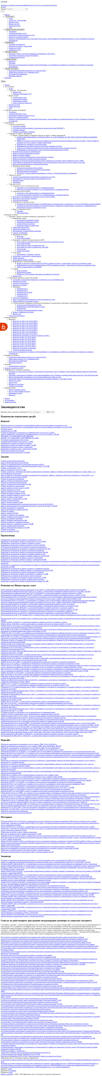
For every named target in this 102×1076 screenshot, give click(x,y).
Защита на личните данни (17, 1065)
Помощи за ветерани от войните (24, 132)
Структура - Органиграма (17, 20)
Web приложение (22, 213)
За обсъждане (21, 308)
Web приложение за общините (27, 171)
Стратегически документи (26, 224)
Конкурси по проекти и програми (24, 348)
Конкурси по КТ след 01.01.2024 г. (24, 341)
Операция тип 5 (22, 296)
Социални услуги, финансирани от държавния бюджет (35, 188)
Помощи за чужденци (16, 384)
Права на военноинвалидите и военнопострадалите (30, 164)
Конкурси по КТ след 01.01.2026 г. (24, 337)
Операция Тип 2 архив (24, 292)
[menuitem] (55, 19)
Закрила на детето (15, 48)
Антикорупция (20, 1067)
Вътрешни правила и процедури (28, 225)
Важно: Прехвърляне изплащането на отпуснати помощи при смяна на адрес (35, 377)
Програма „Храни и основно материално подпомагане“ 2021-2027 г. (32, 54)
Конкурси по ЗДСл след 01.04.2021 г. (25, 332)
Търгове (62, 1067)
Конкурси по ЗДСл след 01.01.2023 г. (25, 326)
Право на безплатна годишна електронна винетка (30, 159)
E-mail (10, 1072)
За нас (11, 18)
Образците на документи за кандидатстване (32, 144)
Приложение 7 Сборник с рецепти (28, 254)
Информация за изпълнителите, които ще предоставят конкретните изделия (42, 150)
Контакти (8, 78)
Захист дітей (13, 382)
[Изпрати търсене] (27, 9)
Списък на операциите (20, 298)
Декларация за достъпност (81, 1063)
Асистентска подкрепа (20, 200)
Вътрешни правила (15, 76)
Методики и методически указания (25, 198)
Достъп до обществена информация (72, 1065)
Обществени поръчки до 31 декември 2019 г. (24, 72)
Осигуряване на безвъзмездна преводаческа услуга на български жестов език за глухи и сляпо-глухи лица (49, 162)
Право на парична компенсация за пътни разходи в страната (33, 157)
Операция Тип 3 (22, 294)
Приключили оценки (24, 272)
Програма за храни (11, 52)
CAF (10, 27)
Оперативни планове (20, 99)
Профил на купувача (12, 68)
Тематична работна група (21, 229)
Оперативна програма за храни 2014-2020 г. (24, 55)
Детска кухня (21, 249)
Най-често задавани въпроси (18, 37)
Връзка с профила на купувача (23, 312)
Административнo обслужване (15, 29)
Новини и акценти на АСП (14, 368)
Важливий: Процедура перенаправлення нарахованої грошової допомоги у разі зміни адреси (40, 379)
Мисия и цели (13, 22)
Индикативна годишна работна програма (27, 231)
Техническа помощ (23, 251)
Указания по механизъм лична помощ (29, 168)
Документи (12, 31)
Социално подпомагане (17, 44)
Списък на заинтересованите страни (29, 305)
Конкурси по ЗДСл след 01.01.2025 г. (25, 323)
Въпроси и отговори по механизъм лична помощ (33, 170)
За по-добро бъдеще (23, 238)
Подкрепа (20, 236)
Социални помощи (19, 126)
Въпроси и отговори (20, 285)
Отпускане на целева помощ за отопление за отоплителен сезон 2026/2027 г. (39, 128)
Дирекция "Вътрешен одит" (22, 94)
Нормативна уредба (19, 281)
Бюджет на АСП (14, 24)
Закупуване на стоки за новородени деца (31, 245)
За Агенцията (10, 16)
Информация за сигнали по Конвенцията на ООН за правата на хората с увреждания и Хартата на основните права (56, 265)
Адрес (10, 1069)
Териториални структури (17, 366)
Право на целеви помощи (21, 155)
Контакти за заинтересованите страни (30, 310)
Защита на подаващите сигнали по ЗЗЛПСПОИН (43, 1065)
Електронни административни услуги (22, 35)
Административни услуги (18, 33)
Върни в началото (7, 1074)
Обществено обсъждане (21, 227)
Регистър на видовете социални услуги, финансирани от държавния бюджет (43, 189)
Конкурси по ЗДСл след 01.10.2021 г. (25, 330)
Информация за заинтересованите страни (31, 307)
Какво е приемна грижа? (17, 389)
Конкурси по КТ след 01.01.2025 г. (24, 339)
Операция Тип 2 (22, 290)
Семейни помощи (19, 130)
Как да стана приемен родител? (19, 391)
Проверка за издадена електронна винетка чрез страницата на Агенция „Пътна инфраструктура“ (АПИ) (48, 160)
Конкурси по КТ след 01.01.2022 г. (24, 344)
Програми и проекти (8, 1067)
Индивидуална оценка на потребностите (27, 151)
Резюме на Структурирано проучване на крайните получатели (38, 274)
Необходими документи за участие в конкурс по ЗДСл (31, 335)
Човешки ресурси (11, 59)
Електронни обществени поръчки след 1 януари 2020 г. (27, 70)
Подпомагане (10, 42)
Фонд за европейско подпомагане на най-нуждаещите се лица (34, 299)
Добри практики (18, 258)
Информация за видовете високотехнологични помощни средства (39, 146)
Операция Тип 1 (22, 289)
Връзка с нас (17, 276)
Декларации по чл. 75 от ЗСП (49, 1067)
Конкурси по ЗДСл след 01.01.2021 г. (25, 334)
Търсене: (4, 9)
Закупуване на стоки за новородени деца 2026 (32, 247)
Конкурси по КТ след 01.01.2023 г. (24, 343)
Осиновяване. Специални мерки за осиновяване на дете (32, 179)
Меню (3, 81)
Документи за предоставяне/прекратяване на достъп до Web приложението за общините (47, 173)
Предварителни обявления (18, 74)
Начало (7, 15)
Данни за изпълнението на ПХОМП (29, 267)
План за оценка (22, 270)
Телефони (12, 1070)
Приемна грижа (18, 180)
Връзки (67, 1067)
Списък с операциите (20, 233)
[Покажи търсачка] (1, 11)
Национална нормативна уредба (28, 220)
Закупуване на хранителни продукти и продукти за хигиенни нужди (40, 242)
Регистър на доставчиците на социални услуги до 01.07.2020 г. (34, 197)
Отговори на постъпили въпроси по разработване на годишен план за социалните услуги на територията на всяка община (58, 204)
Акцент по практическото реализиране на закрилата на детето (34, 177)
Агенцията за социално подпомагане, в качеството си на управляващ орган (38, 279)
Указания (20, 211)
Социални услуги (15, 50)
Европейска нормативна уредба (27, 222)
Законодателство (14, 26)
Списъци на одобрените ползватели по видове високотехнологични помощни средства (46, 148)
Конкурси (12, 61)
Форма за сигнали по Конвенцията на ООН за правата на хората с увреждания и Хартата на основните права (54, 263)
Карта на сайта (90, 1065)
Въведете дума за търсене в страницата (14, 412)
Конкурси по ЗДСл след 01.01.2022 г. (25, 328)
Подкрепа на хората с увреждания (20, 46)
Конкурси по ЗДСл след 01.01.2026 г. (25, 321)
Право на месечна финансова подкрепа (26, 153)
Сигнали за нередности (17, 57)
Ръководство (17, 92)
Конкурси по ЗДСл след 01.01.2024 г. (25, 325)
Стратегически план (20, 97)
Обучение (12, 63)
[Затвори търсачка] (3, 11)
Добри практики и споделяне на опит (25, 301)
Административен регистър (22, 350)
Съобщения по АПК (32, 1067)
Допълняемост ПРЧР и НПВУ (23, 260)
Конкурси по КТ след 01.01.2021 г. (24, 346)
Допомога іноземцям (16, 386)
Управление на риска (20, 101)
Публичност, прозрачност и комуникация (27, 256)
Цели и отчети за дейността (22, 103)
